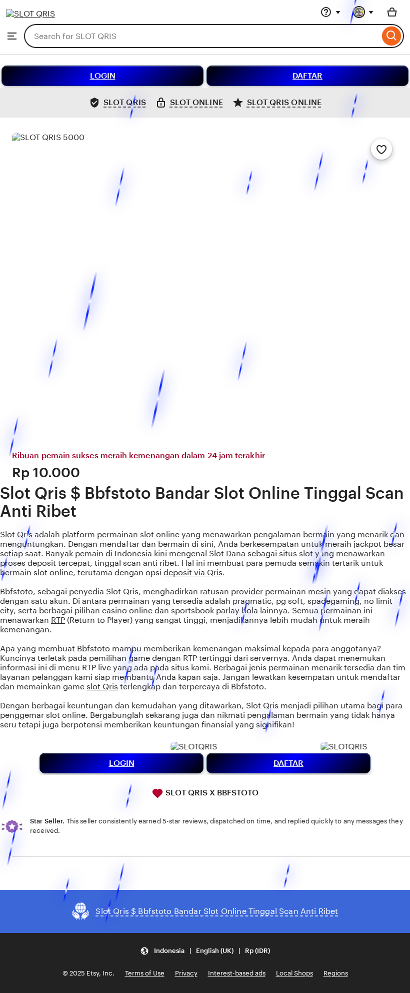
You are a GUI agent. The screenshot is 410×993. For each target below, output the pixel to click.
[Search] (392, 36)
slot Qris (102, 686)
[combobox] (202, 36)
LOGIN (103, 76)
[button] (205, 951)
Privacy (186, 973)
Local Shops (294, 973)
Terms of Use (144, 973)
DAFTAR (307, 76)
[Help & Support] (330, 12)
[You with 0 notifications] (363, 12)
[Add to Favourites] (381, 149)
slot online (160, 534)
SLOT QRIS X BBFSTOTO (211, 792)
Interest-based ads (237, 973)
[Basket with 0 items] (392, 12)
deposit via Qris (193, 572)
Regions (336, 973)
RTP (58, 620)
